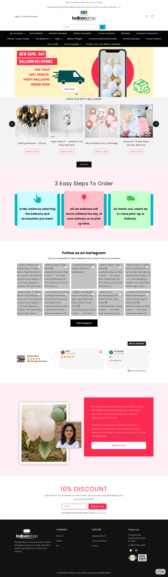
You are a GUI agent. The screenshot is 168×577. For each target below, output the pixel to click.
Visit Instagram (84, 323)
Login (17, 16)
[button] (16, 33)
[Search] (102, 27)
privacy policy (100, 513)
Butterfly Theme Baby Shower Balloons (136, 143)
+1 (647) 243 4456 (136, 545)
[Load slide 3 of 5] (84, 94)
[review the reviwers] (89, 352)
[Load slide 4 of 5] (88, 94)
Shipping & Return (99, 536)
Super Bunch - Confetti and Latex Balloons (67, 143)
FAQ (57, 546)
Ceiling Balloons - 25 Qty (32, 143)
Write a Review (136, 343)
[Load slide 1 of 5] (76, 94)
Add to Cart (32, 151)
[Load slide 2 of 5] (80, 94)
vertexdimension (104, 573)
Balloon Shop (68, 573)
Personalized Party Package (101, 143)
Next (156, 124)
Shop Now (69, 89)
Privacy (95, 546)
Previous (12, 124)
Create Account (30, 16)
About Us (59, 536)
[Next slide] (97, 94)
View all (84, 164)
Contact (59, 541)
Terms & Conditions (99, 541)
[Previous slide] (70, 94)
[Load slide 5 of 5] (91, 94)
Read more (119, 445)
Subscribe (97, 506)
